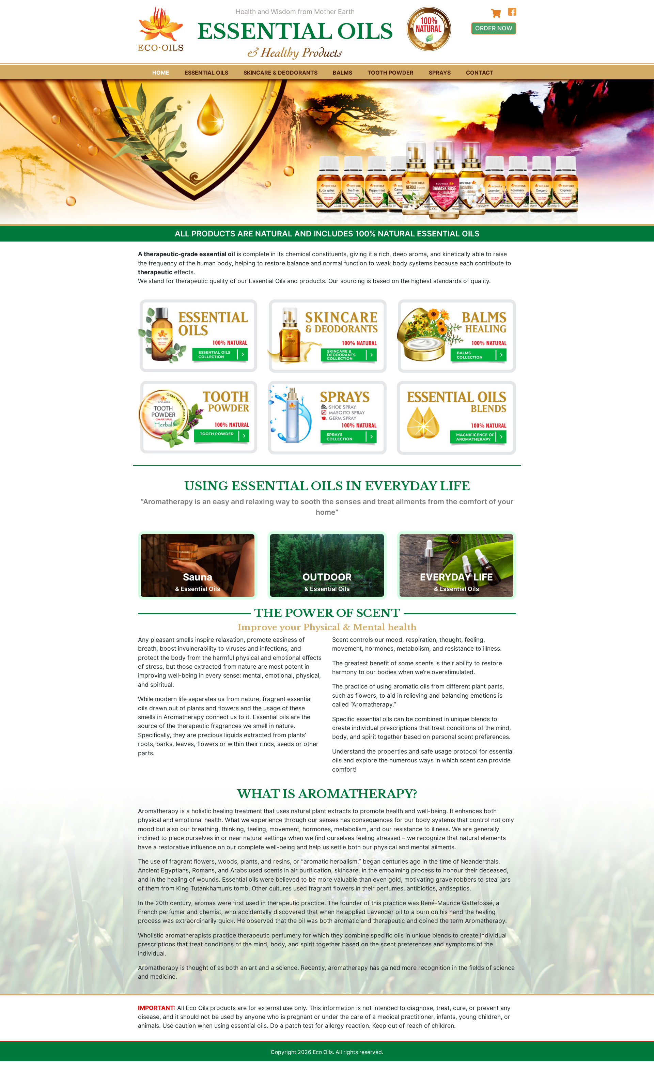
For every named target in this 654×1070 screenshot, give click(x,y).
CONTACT (480, 72)
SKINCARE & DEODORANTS (280, 72)
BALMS (342, 72)
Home (160, 72)
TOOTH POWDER (391, 72)
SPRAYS (440, 72)
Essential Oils (206, 72)
